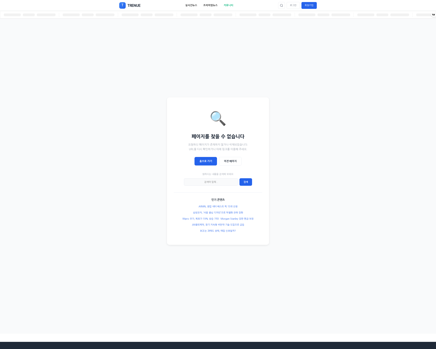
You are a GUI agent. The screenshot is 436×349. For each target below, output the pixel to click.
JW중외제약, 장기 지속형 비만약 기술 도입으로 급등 (218, 225)
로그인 (293, 5)
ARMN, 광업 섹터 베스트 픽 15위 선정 (218, 206)
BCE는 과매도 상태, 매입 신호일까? (218, 231)
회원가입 (309, 5)
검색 (246, 182)
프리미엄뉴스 (210, 5)
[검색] (281, 5)
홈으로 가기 (205, 161)
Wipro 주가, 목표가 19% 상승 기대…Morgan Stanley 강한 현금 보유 (218, 219)
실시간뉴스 (191, 5)
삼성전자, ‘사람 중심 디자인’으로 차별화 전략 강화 (218, 212)
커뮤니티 (228, 5)
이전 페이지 (230, 161)
